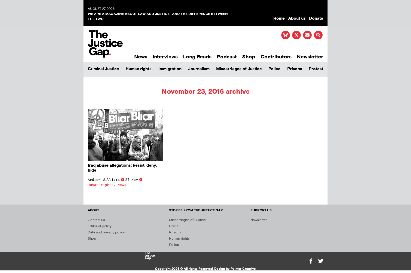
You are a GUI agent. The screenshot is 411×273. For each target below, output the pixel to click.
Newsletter (310, 56)
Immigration (170, 69)
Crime (174, 226)
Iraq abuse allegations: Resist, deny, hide (122, 168)
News (140, 56)
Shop (248, 56)
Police (274, 69)
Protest (316, 69)
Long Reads (197, 56)
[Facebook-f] (310, 261)
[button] (318, 35)
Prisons (294, 69)
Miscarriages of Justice (239, 69)
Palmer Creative (243, 269)
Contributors (276, 56)
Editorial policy (100, 226)
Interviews (165, 56)
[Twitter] (320, 261)
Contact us (96, 220)
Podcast (227, 56)
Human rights (139, 69)
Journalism (199, 69)
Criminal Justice (103, 69)
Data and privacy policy (106, 232)
